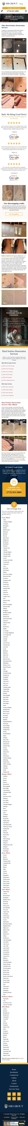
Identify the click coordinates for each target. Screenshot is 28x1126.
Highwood (5, 928)
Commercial (14, 1075)
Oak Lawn (5, 683)
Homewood (6, 616)
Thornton (5, 749)
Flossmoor (5, 582)
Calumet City (6, 548)
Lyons (4, 649)
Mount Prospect (7, 667)
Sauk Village (6, 725)
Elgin (4, 869)
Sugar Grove (6, 887)
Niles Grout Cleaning (8, 368)
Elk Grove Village (7, 574)
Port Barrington (7, 968)
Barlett (4, 780)
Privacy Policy (14, 1117)
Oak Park (5, 685)
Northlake (5, 679)
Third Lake (6, 978)
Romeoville (6, 1047)
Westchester (6, 756)
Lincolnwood (6, 645)
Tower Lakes (6, 980)
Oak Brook (6, 822)
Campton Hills (6, 861)
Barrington (5, 525)
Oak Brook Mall (7, 824)
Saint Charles (6, 883)
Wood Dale (6, 849)
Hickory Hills (6, 606)
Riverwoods (6, 972)
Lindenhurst (6, 954)
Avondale (5, 523)
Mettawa (5, 958)
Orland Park (6, 691)
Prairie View (6, 970)
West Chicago (6, 838)
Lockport (5, 1031)
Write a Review (2, 11)
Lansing (5, 638)
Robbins (5, 719)
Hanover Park (6, 600)
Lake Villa (5, 946)
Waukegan (5, 990)
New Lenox (6, 1041)
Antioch (5, 893)
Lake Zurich (6, 948)
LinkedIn (14, 1098)
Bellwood (5, 532)
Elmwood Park (6, 576)
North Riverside (7, 673)
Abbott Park (6, 891)
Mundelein (5, 960)
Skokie (5, 731)
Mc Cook (5, 657)
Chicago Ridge (6, 554)
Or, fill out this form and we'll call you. (14, 494)
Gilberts (5, 873)
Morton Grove (6, 665)
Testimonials (14, 1086)
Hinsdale (5, 806)
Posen (4, 705)
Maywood (5, 655)
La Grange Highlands (8, 632)
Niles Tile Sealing (7, 377)
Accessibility (7, 1117)
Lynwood (5, 647)
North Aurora (6, 879)
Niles (4, 669)
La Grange (5, 630)
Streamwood (6, 741)
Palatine (5, 693)
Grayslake (5, 913)
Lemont (5, 641)
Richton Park (6, 709)
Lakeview (5, 636)
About (14, 1081)
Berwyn (5, 536)
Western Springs (7, 758)
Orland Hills (6, 689)
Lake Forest (6, 944)
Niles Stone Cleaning (8, 386)
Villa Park (5, 832)
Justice (4, 624)
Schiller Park (6, 729)
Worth (4, 770)
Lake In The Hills (7, 1004)
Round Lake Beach (8, 976)
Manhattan (5, 1033)
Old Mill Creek (7, 966)
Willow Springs (7, 764)
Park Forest (6, 701)
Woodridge (6, 851)
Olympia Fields (7, 687)
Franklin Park (6, 588)
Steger (4, 735)
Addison (5, 776)
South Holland (6, 733)
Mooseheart (6, 877)
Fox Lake (5, 909)
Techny (5, 747)
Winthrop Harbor (7, 992)
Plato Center (6, 881)
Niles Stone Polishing (8, 395)
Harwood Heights (7, 604)
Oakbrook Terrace (7, 826)
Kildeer (5, 628)
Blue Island (6, 538)
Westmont (5, 840)
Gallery (14, 1078)
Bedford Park (6, 530)
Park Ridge (6, 703)
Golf (4, 598)
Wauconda (5, 988)
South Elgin (6, 885)
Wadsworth (6, 986)
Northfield (5, 677)
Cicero (4, 558)
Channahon (6, 1017)
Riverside (5, 717)
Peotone (5, 1043)
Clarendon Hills (7, 792)
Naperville (5, 818)
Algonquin (5, 998)
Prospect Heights (7, 707)
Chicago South (6, 556)
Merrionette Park (7, 661)
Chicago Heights (7, 552)
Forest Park (6, 584)
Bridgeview (6, 540)
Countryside (6, 562)
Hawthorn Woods (7, 924)
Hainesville (6, 921)
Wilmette (5, 766)
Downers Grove (7, 796)
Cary (4, 1000)
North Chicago (6, 964)
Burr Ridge (6, 788)
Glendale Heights (7, 804)
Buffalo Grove (6, 899)
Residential (14, 1072)
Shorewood (6, 1049)
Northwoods (6, 820)
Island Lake (6, 934)
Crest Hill (5, 1019)
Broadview (6, 542)
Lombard (5, 814)
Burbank (5, 546)
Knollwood (6, 938)
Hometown (6, 614)
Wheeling (5, 760)
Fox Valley (5, 800)
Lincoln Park (6, 643)
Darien (4, 794)
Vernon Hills (6, 982)
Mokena (5, 1035)
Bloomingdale (6, 786)
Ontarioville (6, 828)
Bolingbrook (6, 1013)
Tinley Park (6, 752)
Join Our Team (14, 1089)
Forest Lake (6, 905)
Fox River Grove (7, 1002)
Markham (5, 651)
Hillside (5, 608)
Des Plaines (6, 570)
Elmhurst (5, 798)
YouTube (9, 1098)
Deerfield (5, 903)
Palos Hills (5, 697)
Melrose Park (6, 659)
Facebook (14, 1094)
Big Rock (5, 859)
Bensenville (6, 784)
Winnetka (5, 768)
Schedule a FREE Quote (14, 8)
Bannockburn (6, 895)
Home (14, 1069)
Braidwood (6, 1015)
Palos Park (5, 699)
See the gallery (14, 214)
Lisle (4, 812)
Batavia (5, 782)
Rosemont (5, 723)
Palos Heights (6, 695)
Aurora (5, 778)
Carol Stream (6, 790)
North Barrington (7, 962)
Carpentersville (6, 863)
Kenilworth (6, 626)
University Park (7, 1051)
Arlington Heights (7, 521)
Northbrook (6, 675)
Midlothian (5, 663)
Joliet (4, 1029)
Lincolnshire (6, 952)
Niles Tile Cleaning (7, 374)
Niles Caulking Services (9, 380)
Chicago (5, 550)
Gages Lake (6, 911)
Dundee (5, 865)
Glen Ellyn (5, 802)
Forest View (6, 586)
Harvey (5, 602)
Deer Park (5, 568)
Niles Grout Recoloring (8, 366)
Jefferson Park (6, 622)
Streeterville (6, 743)
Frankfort (5, 1025)
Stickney (5, 737)
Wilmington (6, 1053)
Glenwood (5, 594)
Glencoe (5, 590)
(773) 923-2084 (13, 11)
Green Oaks (6, 917)
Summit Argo (6, 745)
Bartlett (5, 527)
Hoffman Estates (7, 612)
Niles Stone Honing (8, 392)
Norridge (5, 671)
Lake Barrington (7, 940)
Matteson (5, 653)
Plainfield (5, 1045)
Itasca (4, 808)
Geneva (5, 871)
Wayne (5, 836)
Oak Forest (6, 681)
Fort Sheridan (6, 907)
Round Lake (6, 974)
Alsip (4, 519)
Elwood (5, 1023)
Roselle (5, 830)
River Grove (6, 713)
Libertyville (6, 950)
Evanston (5, 578)
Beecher (5, 1011)
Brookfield (5, 544)
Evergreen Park (7, 580)
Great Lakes (6, 915)
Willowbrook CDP (7, 844)
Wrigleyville (6, 772)
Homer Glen (6, 1027)
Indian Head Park (7, 618)
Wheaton (5, 842)
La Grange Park (7, 634)
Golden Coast (6, 596)
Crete (4, 566)
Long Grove (6, 956)
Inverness (5, 620)
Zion (4, 994)
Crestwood (5, 564)
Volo (4, 984)
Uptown (5, 754)
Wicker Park (6, 762)
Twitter (19, 1094)
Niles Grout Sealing (8, 371)
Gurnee (5, 919)
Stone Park (5, 739)
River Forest (6, 711)
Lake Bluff (5, 942)
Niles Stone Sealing (8, 389)
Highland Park (6, 926)
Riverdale (5, 715)
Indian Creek (6, 930)
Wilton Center (6, 1055)
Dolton (5, 572)
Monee (5, 1037)
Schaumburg (6, 727)
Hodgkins (5, 610)
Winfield (5, 847)
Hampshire (5, 875)
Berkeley (5, 534)
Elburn (4, 867)
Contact (14, 1083)
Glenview (5, 592)
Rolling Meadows (7, 721)
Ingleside (5, 932)
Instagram (9, 1094)
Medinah (5, 816)
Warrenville (6, 834)
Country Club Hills (8, 560)
